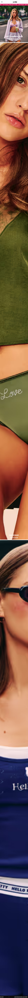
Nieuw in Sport (17, 996)
